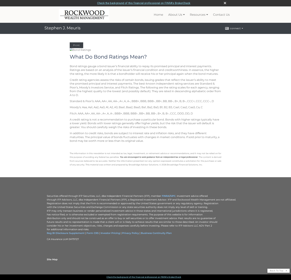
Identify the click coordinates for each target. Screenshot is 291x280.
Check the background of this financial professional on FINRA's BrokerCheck (143, 3)
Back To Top (277, 270)
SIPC (173, 195)
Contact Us (221, 15)
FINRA (165, 195)
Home (158, 15)
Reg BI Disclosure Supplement (66, 233)
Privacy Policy (130, 233)
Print (76, 45)
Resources (197, 15)
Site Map (52, 259)
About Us (175, 15)
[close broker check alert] (225, 3)
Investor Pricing (110, 233)
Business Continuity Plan (156, 233)
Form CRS (93, 233)
